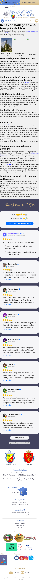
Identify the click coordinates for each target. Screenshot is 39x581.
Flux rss (20, 527)
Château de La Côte (19, 470)
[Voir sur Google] (5, 265)
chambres (8, 164)
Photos (16, 572)
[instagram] (26, 558)
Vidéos (27, 572)
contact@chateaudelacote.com (20, 513)
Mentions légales (20, 523)
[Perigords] (29, 457)
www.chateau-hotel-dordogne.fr (20, 515)
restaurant (5, 125)
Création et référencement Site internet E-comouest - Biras (21, 578)
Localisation (12, 487)
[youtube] (21, 558)
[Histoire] (10, 457)
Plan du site (20, 525)
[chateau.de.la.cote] (31, 558)
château (27, 82)
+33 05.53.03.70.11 (10, 21)
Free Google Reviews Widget (20, 443)
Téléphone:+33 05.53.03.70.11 (20, 502)
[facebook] (16, 558)
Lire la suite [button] (7, 280)
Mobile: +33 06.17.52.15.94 (20, 504)
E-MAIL (31, 21)
